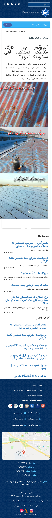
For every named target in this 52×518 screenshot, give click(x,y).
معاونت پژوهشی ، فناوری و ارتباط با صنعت (27, 390)
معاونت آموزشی (36, 385)
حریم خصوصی (18, 413)
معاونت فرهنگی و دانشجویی (32, 400)
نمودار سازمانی (33, 425)
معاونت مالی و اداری (35, 395)
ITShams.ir (26, 515)
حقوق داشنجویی (17, 425)
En (5, 4)
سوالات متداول (18, 419)
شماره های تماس (32, 419)
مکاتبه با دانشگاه (32, 413)
